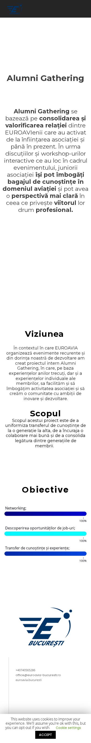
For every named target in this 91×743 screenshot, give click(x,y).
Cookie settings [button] (68, 727)
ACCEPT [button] (45, 734)
